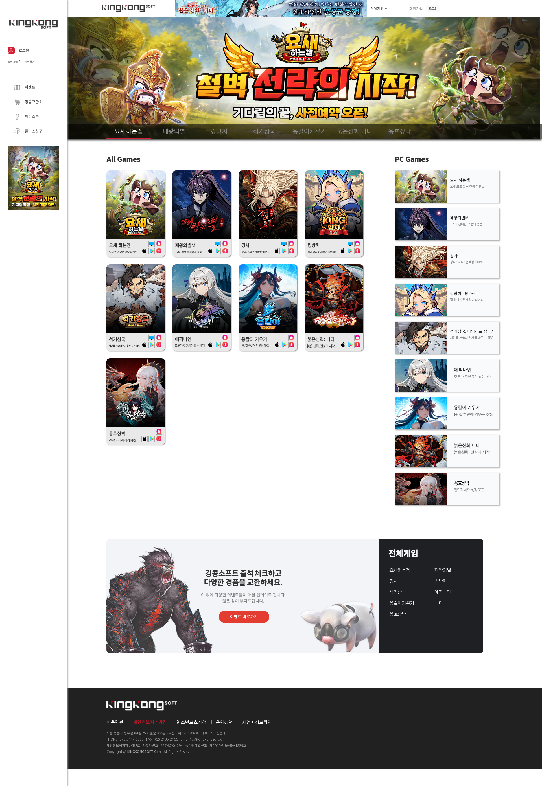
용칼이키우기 (401, 603)
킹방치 (440, 581)
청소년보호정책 (191, 722)
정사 (393, 581)
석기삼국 (397, 592)
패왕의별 (442, 570)
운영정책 (224, 722)
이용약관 (114, 722)
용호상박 (397, 614)
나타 (438, 603)
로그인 (433, 8)
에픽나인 (442, 592)
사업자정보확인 (257, 722)
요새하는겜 (399, 570)
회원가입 (416, 8)
